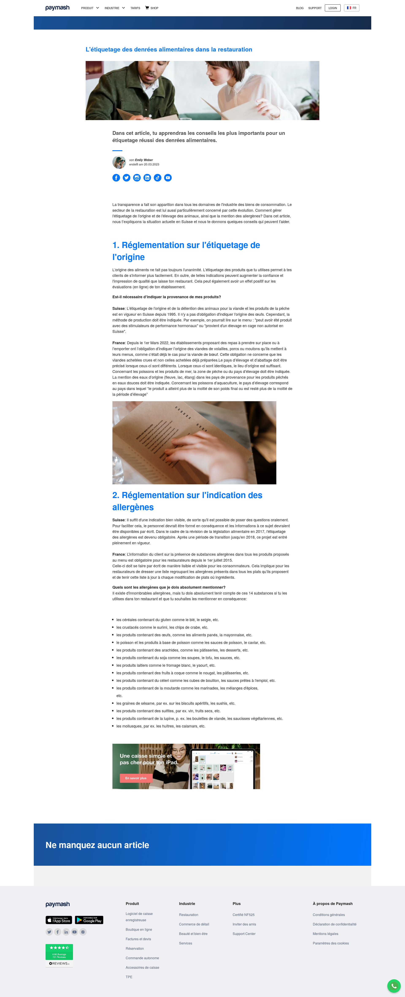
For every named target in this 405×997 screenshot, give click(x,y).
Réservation (135, 948)
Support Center (244, 933)
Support (315, 8)
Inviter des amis (244, 924)
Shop (154, 8)
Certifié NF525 (244, 914)
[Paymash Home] (63, 8)
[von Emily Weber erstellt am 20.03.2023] (120, 161)
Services (185, 943)
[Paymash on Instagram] (83, 932)
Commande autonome (142, 957)
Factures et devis (138, 938)
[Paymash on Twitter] (49, 932)
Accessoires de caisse (142, 967)
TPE (129, 976)
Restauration (188, 914)
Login (333, 8)
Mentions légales (325, 933)
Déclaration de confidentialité (334, 924)
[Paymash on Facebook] (57, 932)
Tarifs (135, 8)
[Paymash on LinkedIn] (66, 932)
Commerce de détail (194, 924)
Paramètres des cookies (331, 943)
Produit (87, 8)
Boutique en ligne (139, 929)
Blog (300, 8)
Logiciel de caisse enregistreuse (139, 916)
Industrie (112, 8)
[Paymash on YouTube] (74, 932)
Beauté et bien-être (193, 933)
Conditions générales (329, 914)
